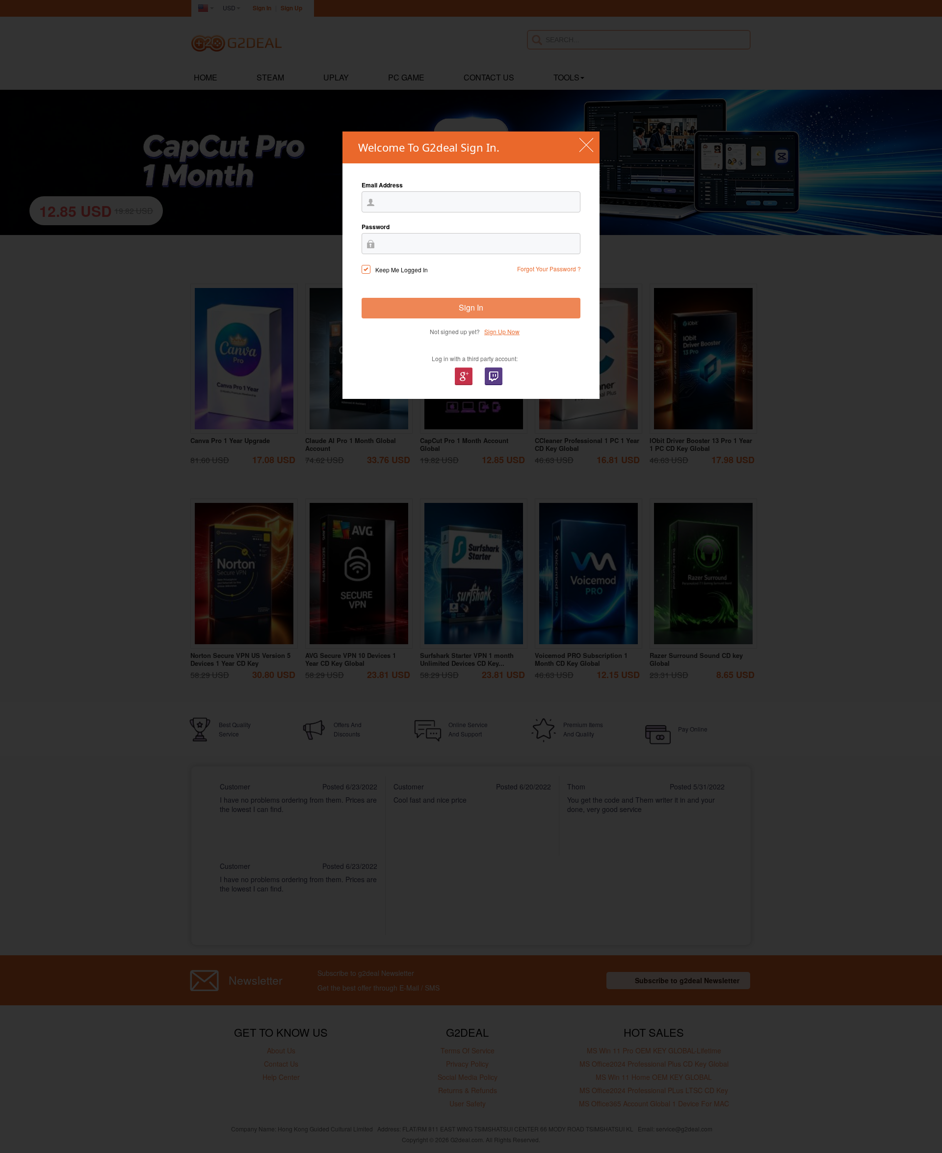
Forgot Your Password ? (549, 268)
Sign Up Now (502, 331)
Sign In (471, 307)
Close (586, 144)
